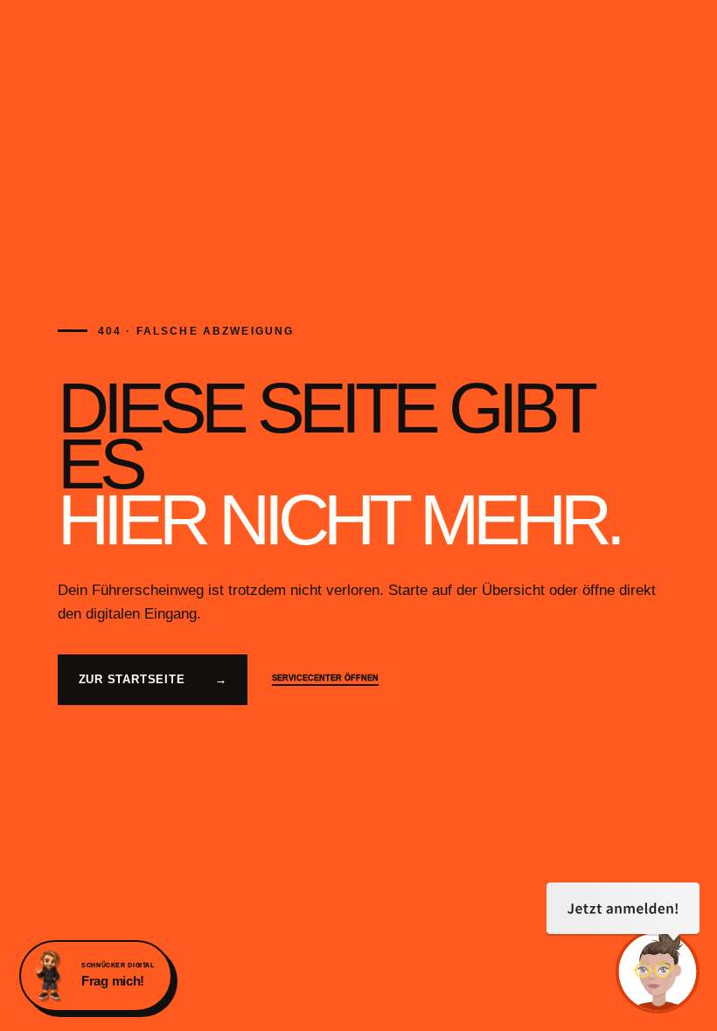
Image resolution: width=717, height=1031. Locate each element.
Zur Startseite (153, 679)
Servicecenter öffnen (325, 678)
